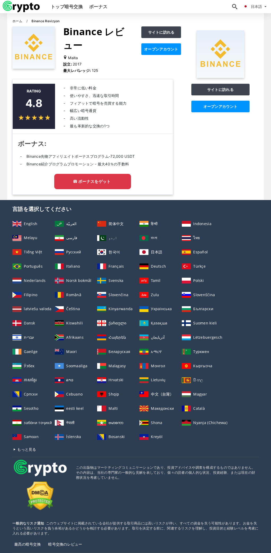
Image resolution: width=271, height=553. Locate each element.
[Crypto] (40, 472)
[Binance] (220, 76)
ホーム (17, 21)
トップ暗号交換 (67, 6)
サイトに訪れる (161, 32)
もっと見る (26, 449)
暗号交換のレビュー (65, 544)
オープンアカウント (161, 49)
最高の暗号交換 (27, 544)
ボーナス (98, 6)
